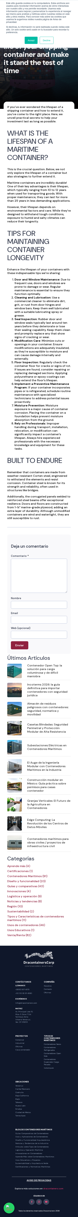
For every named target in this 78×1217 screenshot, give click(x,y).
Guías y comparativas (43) (25, 886)
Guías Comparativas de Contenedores (32, 1133)
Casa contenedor (22, 1050)
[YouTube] (46, 1202)
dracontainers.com (53, 1188)
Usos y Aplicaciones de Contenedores (31, 1136)
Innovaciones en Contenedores (28, 1153)
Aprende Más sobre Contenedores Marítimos (34, 1156)
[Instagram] (39, 1202)
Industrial (19, 1043)
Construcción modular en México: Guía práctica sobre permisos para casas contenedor (46, 785)
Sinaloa (18, 1109)
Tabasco (18, 1102)
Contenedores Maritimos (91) (27, 876)
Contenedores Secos (52, 1044)
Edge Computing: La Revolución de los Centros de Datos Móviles (47, 823)
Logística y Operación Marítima (29, 1150)
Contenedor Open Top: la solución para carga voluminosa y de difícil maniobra (44, 671)
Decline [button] (46, 40)
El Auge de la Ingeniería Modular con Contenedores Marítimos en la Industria (46, 766)
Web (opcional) (20, 628)
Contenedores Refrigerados (50, 1048)
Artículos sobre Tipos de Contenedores (32, 1147)
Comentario (20, 556)
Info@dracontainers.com (26, 1003)
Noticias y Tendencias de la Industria (31, 1143)
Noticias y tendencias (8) (24, 901)
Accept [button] (31, 40)
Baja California (22, 1095)
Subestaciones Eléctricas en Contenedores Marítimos (47, 747)
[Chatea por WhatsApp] (9, 1208)
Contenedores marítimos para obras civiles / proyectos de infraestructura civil (48, 842)
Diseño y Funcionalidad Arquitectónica (32, 1140)
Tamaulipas (20, 1115)
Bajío (17, 1099)
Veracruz (19, 1086)
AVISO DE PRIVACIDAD (39, 1180)
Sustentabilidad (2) (20, 911)
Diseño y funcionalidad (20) (26, 881)
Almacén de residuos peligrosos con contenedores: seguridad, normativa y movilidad (48, 709)
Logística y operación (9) (24, 896)
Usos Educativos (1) (20, 930)
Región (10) (15, 906)
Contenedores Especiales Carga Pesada (51, 1062)
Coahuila (19, 1092)
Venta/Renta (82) (19, 935)
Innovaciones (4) (19, 891)
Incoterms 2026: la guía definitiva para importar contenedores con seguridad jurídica (47, 690)
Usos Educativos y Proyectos (27, 1160)
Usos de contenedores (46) (26, 925)
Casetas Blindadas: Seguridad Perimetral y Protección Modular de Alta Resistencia (47, 728)
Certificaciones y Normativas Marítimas (32, 1167)
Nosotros (48, 986)
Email (14, 613)
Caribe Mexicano (22, 1089)
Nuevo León (20, 1106)
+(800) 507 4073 (22, 989)
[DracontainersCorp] (39, 959)
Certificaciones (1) (20, 871)
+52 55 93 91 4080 (23, 993)
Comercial (19, 1040)
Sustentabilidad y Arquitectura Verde (31, 1163)
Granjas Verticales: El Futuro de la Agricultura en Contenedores (48, 804)
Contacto (48, 989)
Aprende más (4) (18, 866)
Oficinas (47, 992)
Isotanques (49, 1068)
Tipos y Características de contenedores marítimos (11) (35, 918)
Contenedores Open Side (52, 1054)
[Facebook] (32, 1202)
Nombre (16, 598)
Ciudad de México (23, 1112)
